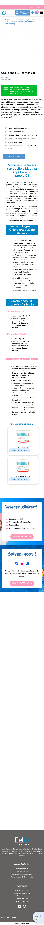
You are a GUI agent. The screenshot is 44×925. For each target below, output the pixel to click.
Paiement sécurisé (22, 871)
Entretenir (17, 20)
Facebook (19, 906)
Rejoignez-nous (22, 536)
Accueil (9, 20)
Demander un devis (19, 450)
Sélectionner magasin (24, 12)
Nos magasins (22, 896)
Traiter (24, 20)
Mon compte (32, 12)
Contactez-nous (22, 583)
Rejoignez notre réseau (22, 893)
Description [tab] (14, 156)
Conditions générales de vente (22, 877)
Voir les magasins (36, 7)
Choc (19, 22)
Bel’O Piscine (11, 917)
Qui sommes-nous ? (22, 890)
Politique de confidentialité (22, 874)
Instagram (24, 906)
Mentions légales (22, 868)
